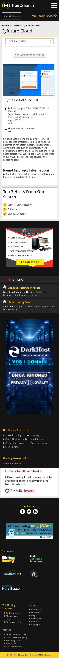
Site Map (35, 612)
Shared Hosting (13, 435)
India (38, 25)
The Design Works (14, 640)
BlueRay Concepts (17, 213)
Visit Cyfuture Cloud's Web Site (29, 54)
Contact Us (36, 609)
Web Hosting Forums (42, 15)
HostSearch (6, 25)
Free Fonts (11, 643)
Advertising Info (13, 622)
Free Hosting (12, 446)
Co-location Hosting (15, 443)
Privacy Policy (37, 618)
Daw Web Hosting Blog (16, 637)
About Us (35, 621)
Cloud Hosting (12, 439)
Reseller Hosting (39, 443)
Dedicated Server (34, 439)
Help (33, 615)
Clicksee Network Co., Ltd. (27, 655)
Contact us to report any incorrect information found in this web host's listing (29, 175)
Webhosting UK (13, 463)
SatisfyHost (13, 209)
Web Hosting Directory (23, 25)
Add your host (12, 613)
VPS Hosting (33, 435)
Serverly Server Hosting (20, 204)
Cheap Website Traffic (16, 634)
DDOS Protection (14, 646)
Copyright (35, 624)
